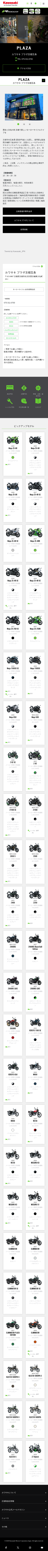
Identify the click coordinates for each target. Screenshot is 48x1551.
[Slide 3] (29, 124)
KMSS (11, 322)
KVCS (11, 326)
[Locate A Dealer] (32, 3)
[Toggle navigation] (43, 3)
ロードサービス (11, 338)
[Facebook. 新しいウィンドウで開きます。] (6, 1548)
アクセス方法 (25, 68)
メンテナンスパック (11, 330)
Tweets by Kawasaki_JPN (14, 251)
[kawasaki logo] (18, 4)
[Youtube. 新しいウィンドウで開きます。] (42, 1548)
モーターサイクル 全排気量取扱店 (24, 289)
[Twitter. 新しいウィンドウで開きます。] (18, 1548)
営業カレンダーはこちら (12, 185)
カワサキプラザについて (24, 220)
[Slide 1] (18, 124)
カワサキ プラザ (11, 318)
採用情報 (24, 229)
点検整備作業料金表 (24, 211)
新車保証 (11, 334)
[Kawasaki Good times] (28, 3)
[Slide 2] (24, 124)
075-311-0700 (9, 303)
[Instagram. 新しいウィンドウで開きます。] (30, 1548)
